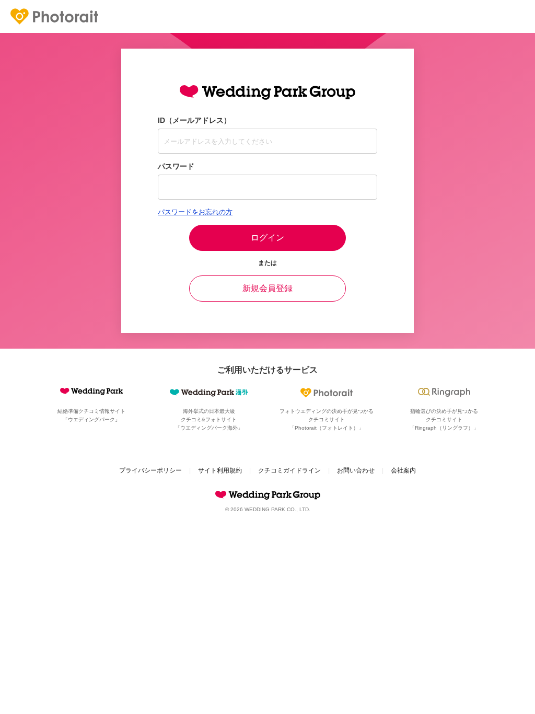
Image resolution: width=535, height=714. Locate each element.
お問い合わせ (356, 470)
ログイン (267, 237)
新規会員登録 (267, 288)
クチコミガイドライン (289, 470)
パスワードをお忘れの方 (195, 212)
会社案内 (403, 470)
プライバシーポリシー (150, 470)
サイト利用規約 (220, 470)
